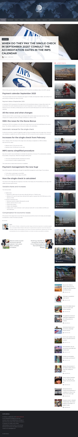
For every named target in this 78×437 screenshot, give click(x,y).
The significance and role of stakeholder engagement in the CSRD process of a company (65, 129)
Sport (16, 19)
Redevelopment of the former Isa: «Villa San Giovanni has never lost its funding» (65, 220)
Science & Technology (30, 19)
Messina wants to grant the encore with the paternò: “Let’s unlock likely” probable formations (16, 244)
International (10, 19)
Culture (38, 19)
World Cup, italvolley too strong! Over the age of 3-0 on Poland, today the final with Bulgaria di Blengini (38, 244)
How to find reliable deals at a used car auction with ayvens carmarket (64, 111)
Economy (3, 19)
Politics (21, 19)
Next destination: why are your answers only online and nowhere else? (65, 184)
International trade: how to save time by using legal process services (64, 147)
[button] (76, 20)
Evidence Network (20, 416)
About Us (45, 19)
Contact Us (51, 19)
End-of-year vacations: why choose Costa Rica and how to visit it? (65, 166)
